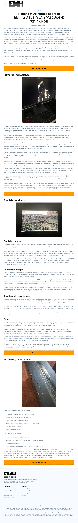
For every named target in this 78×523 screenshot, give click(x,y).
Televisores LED (8, 491)
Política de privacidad (27, 493)
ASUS (39, 11)
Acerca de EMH (26, 488)
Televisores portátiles (9, 497)
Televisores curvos (8, 493)
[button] (5, 3)
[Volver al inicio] (41, 4)
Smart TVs (6, 488)
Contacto (24, 495)
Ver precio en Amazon (39, 68)
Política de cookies (26, 491)
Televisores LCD (8, 495)
